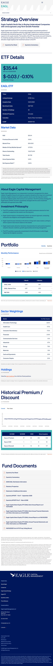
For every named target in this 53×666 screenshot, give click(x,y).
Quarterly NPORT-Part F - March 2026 (17, 500)
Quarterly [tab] (49, 246)
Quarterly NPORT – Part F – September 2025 (19, 496)
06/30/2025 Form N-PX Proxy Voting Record (19, 528)
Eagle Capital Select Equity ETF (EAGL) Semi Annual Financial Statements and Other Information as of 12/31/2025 (27, 512)
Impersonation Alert (5, 636)
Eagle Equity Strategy (6, 591)
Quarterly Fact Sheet (12, 473)
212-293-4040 (4, 618)
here (22, 663)
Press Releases (4, 601)
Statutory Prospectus (12, 486)
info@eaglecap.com (5, 623)
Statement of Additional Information (16, 491)
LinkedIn (3, 627)
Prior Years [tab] (10, 408)
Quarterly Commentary (12, 477)
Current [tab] (3, 408)
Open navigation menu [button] (42, 2)
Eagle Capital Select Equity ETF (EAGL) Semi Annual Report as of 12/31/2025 (24, 506)
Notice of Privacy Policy (6, 643)
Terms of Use (4, 645)
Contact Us (3, 587)
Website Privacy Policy (6, 641)
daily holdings (10, 376)
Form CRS (3, 638)
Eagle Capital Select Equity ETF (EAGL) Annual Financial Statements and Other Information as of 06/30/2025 (27, 523)
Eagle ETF (3, 594)
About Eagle (4, 584)
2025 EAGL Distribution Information (16, 482)
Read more (49, 300)
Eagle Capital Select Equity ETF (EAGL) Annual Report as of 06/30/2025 (27, 517)
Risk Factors (3, 639)
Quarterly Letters (5, 597)
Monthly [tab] (43, 246)
